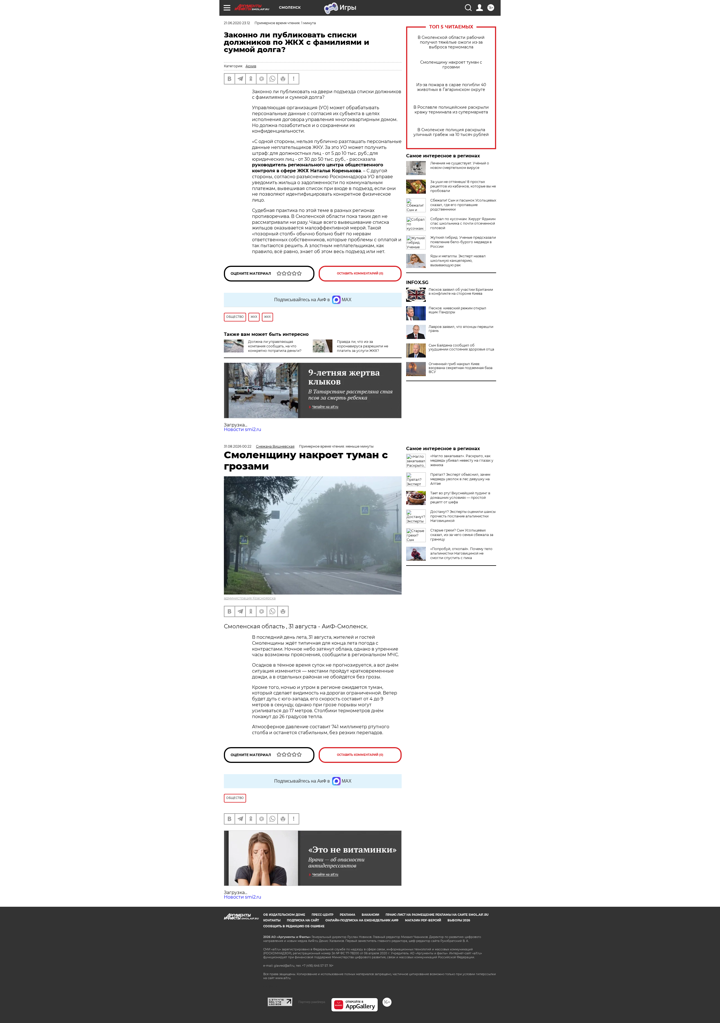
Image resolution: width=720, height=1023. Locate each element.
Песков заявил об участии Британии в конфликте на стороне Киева (461, 292)
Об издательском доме (284, 915)
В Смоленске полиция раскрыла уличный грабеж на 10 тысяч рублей (451, 132)
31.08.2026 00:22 (237, 446)
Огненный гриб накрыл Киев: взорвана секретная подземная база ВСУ (460, 368)
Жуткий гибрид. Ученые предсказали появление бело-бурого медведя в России (463, 242)
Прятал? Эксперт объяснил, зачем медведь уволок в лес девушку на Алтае (460, 479)
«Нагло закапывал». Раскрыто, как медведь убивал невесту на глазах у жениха (461, 460)
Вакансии (370, 915)
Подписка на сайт (303, 920)
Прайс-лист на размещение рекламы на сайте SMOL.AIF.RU (437, 915)
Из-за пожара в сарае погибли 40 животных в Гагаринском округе (451, 87)
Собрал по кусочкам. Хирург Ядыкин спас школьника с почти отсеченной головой (463, 223)
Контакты (271, 920)
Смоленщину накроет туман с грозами (451, 65)
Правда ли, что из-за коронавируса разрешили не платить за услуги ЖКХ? (362, 346)
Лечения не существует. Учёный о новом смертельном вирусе (459, 165)
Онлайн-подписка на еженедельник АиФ (362, 920)
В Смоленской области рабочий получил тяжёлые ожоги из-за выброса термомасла (451, 42)
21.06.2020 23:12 (237, 23)
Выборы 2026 (458, 920)
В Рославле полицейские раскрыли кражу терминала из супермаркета (451, 110)
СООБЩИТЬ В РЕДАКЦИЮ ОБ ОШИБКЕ (294, 926)
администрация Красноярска (250, 598)
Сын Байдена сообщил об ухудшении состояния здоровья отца (461, 347)
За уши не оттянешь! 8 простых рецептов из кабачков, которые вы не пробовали (463, 186)
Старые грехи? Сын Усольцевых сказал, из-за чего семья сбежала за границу (461, 534)
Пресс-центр (322, 915)
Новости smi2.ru (242, 429)
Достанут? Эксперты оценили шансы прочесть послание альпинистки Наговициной (463, 516)
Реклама (347, 915)
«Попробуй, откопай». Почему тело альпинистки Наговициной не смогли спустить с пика (461, 553)
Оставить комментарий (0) (360, 273)
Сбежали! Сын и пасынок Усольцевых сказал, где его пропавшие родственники (463, 204)
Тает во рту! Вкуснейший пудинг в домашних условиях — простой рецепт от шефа (460, 497)
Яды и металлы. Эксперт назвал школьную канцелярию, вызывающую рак (458, 260)
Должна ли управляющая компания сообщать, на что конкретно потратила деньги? (275, 346)
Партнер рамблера (311, 1002)
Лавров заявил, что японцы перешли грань (461, 329)
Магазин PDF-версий (423, 920)
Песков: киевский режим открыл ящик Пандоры (457, 310)
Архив (251, 66)
